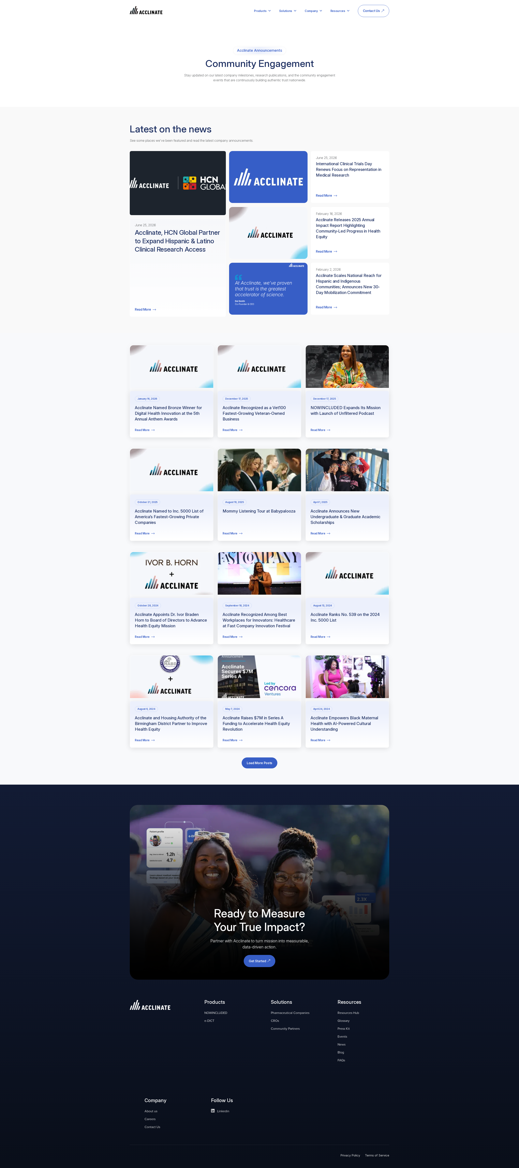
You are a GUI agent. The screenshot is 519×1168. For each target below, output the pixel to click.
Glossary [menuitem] (344, 1020)
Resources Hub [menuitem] (348, 1012)
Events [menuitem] (342, 1036)
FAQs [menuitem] (341, 1060)
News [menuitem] (341, 1044)
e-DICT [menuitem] (209, 1020)
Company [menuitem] (311, 11)
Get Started (258, 961)
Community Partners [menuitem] (285, 1028)
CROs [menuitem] (275, 1020)
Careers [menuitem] (150, 1119)
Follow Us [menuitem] (222, 1100)
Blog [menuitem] (341, 1052)
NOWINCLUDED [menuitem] (215, 1012)
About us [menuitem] (151, 1111)
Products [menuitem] (260, 11)
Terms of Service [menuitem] (377, 1155)
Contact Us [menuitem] (371, 11)
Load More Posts (259, 763)
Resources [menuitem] (337, 11)
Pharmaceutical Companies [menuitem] (290, 1012)
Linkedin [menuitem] (222, 1111)
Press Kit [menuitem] (344, 1028)
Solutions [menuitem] (285, 11)
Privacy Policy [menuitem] (350, 1155)
